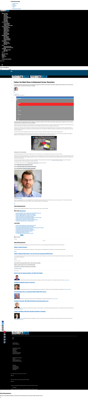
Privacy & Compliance (7, 38)
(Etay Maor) (21, 309)
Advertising (14, 365)
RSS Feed (14, 358)
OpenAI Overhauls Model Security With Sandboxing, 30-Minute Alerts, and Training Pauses (28, 217)
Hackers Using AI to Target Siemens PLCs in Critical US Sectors (25, 218)
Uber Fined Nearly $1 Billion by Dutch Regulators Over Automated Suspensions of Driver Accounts (30, 227)
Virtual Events (14, 5)
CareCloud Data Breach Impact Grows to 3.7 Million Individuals (25, 220)
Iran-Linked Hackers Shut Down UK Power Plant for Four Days (24, 233)
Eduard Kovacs (16, 94)
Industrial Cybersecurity (7, 46)
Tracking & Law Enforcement (8, 25)
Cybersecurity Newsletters (16, 353)
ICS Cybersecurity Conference (17, 8)
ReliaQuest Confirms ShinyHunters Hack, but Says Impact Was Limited (26, 225)
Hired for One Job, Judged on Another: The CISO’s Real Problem (25, 226)
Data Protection (6, 37)
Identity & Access (6, 31)
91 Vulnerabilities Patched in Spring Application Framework (24, 228)
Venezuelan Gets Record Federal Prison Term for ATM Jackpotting (25, 229)
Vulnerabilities (6, 21)
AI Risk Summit (15, 351)
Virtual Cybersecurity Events (17, 348)
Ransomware (6, 19)
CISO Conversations (7, 43)
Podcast (14, 6)
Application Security (7, 27)
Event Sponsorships (15, 366)
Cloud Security (6, 28)
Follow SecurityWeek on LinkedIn (17, 361)
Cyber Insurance (6, 36)
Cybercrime (5, 15)
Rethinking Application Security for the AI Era (22, 232)
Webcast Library (15, 349)
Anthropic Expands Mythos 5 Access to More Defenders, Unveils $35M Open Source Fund (28, 213)
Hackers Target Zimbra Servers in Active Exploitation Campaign (25, 216)
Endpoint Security (6, 29)
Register (15, 251)
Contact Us (12, 381)
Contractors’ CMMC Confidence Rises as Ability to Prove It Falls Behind (26, 215)
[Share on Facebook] (45, 97)
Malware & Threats (5, 13)
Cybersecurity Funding (7, 49)
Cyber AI (3, 52)
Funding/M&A (4, 48)
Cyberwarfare (6, 14)
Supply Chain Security (7, 39)
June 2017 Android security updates (57, 159)
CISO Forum (5, 44)
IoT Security (5, 32)
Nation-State (6, 18)
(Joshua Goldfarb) (68, 289)
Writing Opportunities (16, 367)
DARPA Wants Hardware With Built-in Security (25, 164)
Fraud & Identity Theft (7, 17)
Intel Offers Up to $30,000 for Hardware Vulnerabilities (26, 168)
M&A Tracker (6, 50)
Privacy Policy (14, 369)
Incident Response (6, 24)
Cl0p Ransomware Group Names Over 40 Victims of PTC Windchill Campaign (27, 219)
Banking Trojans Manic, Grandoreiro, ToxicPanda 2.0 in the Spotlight (25, 214)
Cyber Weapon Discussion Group (17, 357)
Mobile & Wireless (6, 33)
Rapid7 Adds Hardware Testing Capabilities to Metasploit (26, 166)
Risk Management (4, 35)
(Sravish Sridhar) (66, 280)
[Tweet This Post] (45, 98)
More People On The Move (17, 268)
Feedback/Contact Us (16, 368)
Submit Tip (12, 375)
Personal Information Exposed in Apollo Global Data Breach (24, 231)
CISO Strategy (4, 40)
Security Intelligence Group (16, 359)
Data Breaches (6, 16)
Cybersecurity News (15, 3)
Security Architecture (5, 26)
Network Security (6, 34)
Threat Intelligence (7, 23)
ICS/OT (3, 45)
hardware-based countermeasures (33, 162)
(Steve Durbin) (55, 298)
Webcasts (14, 4)
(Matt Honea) (21, 319)
